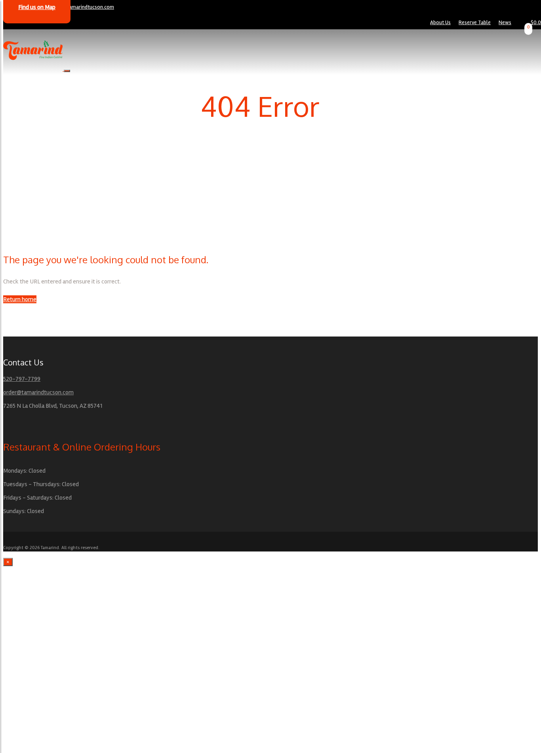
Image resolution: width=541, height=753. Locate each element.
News (505, 22)
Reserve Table (475, 22)
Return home (19, 299)
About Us (440, 22)
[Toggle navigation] (67, 71)
